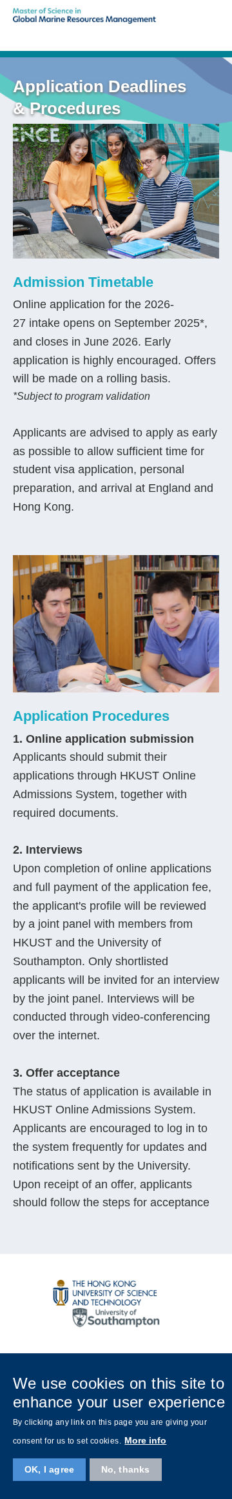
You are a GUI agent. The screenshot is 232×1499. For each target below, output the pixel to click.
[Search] (185, 33)
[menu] (213, 33)
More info (145, 1440)
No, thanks (125, 1469)
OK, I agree (49, 1469)
